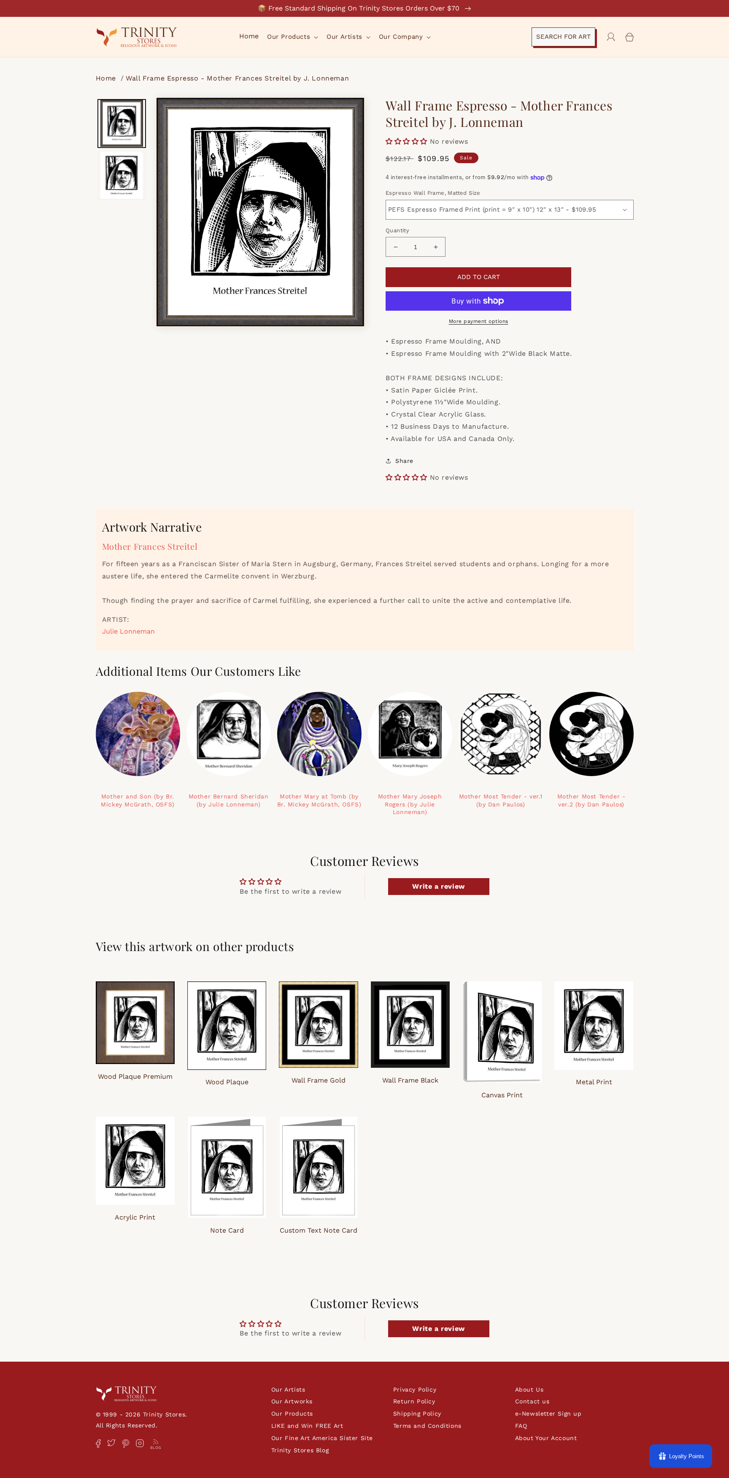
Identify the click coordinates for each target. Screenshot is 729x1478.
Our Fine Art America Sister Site (322, 1438)
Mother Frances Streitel (150, 546)
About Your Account (546, 1438)
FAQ (521, 1425)
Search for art (563, 36)
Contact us (532, 1401)
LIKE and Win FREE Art (307, 1425)
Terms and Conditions (427, 1425)
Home (107, 78)
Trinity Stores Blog (300, 1450)
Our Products (292, 1413)
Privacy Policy (414, 1389)
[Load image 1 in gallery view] (122, 123)
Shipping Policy (417, 1413)
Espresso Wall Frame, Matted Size (433, 193)
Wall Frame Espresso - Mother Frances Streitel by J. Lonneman (237, 78)
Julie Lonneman (128, 631)
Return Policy (414, 1401)
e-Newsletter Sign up (548, 1413)
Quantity (397, 230)
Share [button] (404, 460)
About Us (529, 1389)
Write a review (438, 886)
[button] (291, 37)
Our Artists (288, 1389)
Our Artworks (292, 1401)
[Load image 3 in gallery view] (122, 175)
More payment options (478, 321)
